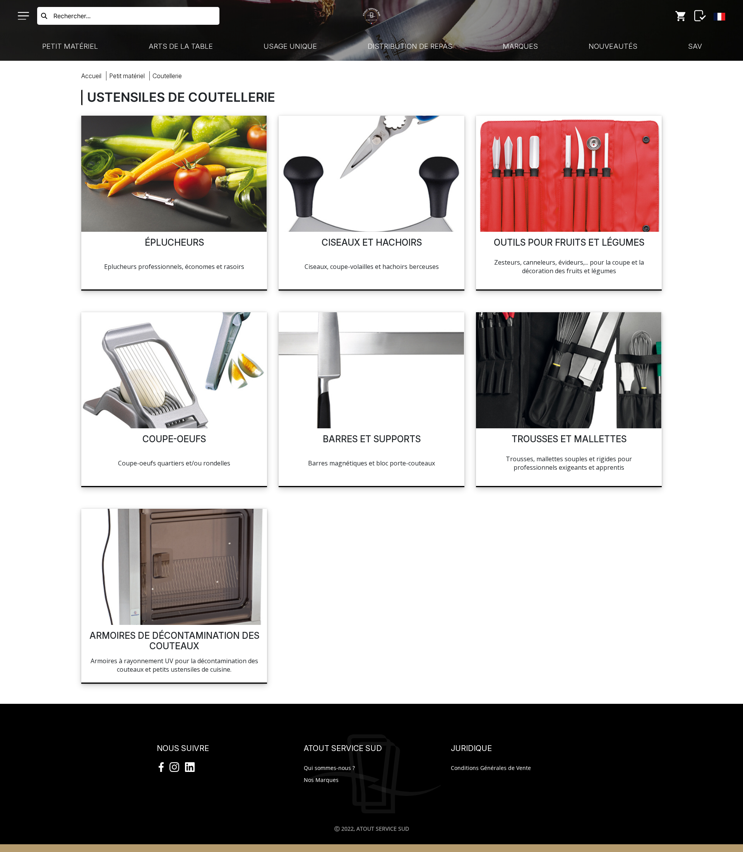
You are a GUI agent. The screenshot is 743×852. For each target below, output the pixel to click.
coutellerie (167, 76)
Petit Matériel (70, 46)
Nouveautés (613, 46)
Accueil (91, 76)
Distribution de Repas (410, 46)
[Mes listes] (700, 16)
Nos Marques (321, 780)
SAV (695, 46)
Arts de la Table (181, 46)
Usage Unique (290, 46)
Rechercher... (72, 16)
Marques (520, 46)
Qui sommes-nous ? (329, 768)
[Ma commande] (681, 16)
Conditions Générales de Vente (491, 768)
